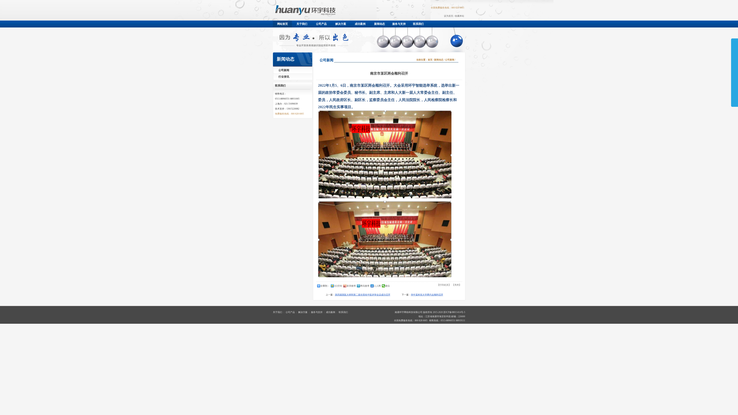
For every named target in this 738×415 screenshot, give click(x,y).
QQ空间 (338, 286)
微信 (387, 286)
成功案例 (330, 312)
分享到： (325, 286)
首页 (430, 59)
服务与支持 (316, 312)
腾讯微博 (364, 286)
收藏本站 (459, 16)
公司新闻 (449, 59)
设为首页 (448, 16)
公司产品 (290, 312)
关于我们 (277, 312)
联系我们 (343, 312)
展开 (734, 61)
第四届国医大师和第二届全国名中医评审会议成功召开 (362, 294)
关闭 (456, 285)
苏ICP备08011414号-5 (454, 312)
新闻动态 (438, 59)
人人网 (377, 286)
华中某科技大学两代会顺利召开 (427, 294)
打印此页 (444, 285)
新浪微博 (351, 286)
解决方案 (303, 312)
